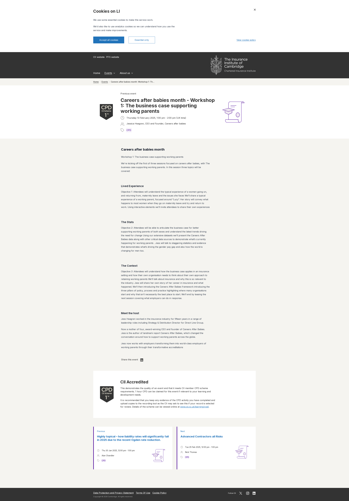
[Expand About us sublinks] (132, 73)
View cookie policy (246, 40)
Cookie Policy (159, 492)
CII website (99, 57)
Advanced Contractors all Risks (201, 436)
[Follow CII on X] (241, 493)
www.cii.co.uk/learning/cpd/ (194, 406)
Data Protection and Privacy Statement (113, 492)
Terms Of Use (143, 492)
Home (96, 73)
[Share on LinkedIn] (141, 360)
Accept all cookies (108, 40)
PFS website (112, 57)
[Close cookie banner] (255, 10)
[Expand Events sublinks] (114, 73)
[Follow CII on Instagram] (248, 493)
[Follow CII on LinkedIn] (254, 493)
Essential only (142, 40)
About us (125, 73)
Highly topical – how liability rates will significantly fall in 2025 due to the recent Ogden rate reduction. (133, 438)
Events (108, 73)
